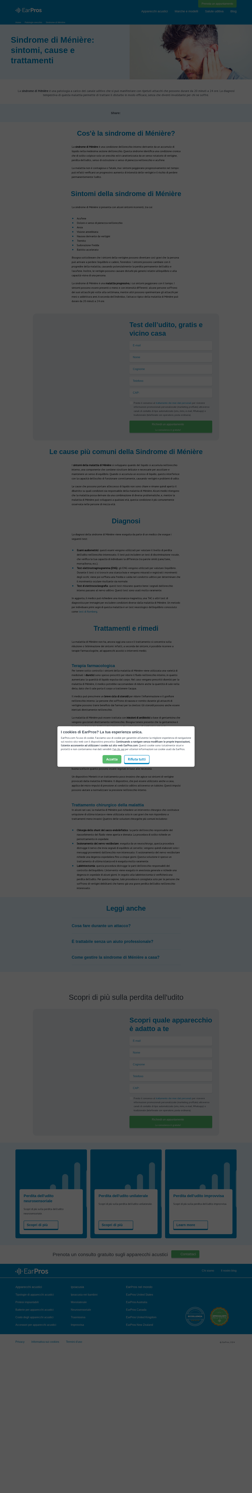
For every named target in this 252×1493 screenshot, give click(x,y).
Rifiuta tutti (137, 759)
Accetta (112, 759)
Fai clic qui (118, 749)
